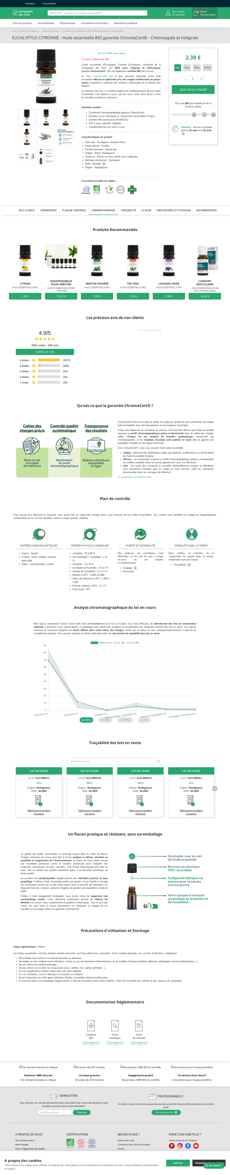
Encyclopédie (49, 3)
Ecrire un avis (44, 352)
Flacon (146, 210)
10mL (187, 67)
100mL (207, 67)
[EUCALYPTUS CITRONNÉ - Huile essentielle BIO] (26, 117)
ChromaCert (48, 210)
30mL (197, 67)
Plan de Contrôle (74, 210)
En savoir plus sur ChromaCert (134, 477)
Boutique (30, 3)
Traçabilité (128, 210)
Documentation (206, 210)
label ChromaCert (96, 76)
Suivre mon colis (126, 1140)
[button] (38, 1134)
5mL (178, 67)
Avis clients (27, 210)
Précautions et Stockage (174, 210)
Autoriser (178, 1163)
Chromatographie (103, 210)
